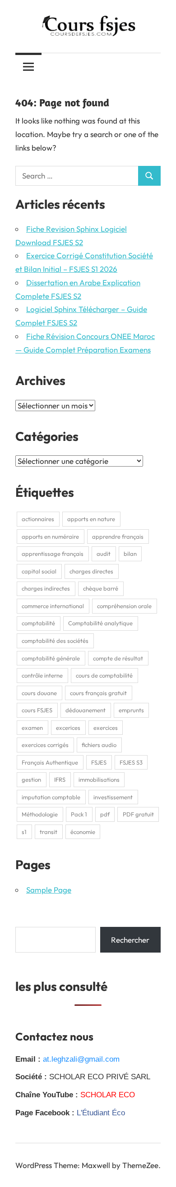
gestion (31, 779)
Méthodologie (40, 814)
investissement (113, 797)
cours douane (39, 693)
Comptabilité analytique (100, 623)
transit (48, 831)
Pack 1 (79, 814)
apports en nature (91, 518)
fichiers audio (99, 744)
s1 (24, 831)
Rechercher (130, 939)
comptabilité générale (51, 658)
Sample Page (48, 889)
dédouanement (85, 710)
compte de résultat (118, 658)
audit (104, 553)
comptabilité (38, 623)
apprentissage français (52, 553)
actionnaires (38, 518)
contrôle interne (42, 675)
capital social (39, 571)
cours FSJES (37, 710)
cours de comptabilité (104, 675)
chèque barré (100, 588)
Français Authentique (50, 762)
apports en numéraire (50, 536)
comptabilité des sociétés (55, 640)
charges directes (91, 571)
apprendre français (118, 536)
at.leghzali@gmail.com (81, 1059)
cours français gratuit (98, 693)
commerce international (53, 606)
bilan (130, 553)
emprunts (131, 710)
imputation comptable (51, 797)
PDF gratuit (138, 814)
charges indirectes (46, 588)
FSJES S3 (131, 762)
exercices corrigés (45, 744)
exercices (105, 727)
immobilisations (99, 779)
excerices (68, 727)
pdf (105, 814)
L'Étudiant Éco (101, 1113)
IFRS (59, 779)
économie (82, 831)
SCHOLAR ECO (107, 1095)
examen (32, 727)
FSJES (99, 762)
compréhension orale (124, 606)
